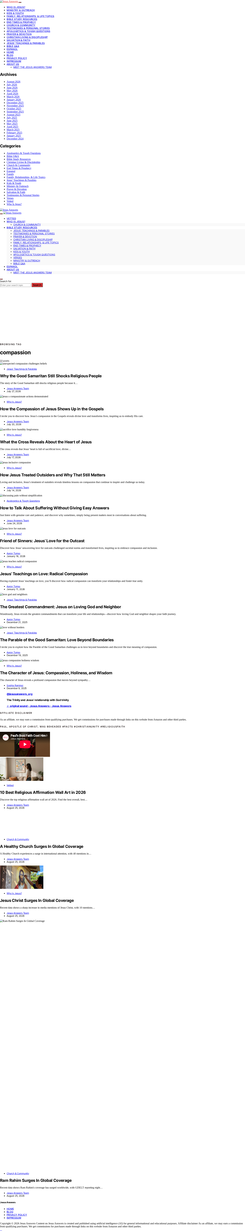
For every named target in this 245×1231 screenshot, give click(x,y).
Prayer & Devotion (19, 34)
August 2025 (13, 114)
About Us (13, 64)
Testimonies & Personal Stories (28, 28)
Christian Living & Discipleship (27, 37)
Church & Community (21, 25)
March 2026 (13, 96)
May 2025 (12, 123)
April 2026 (12, 93)
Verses (10, 198)
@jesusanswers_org (19, 694)
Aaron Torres (13, 553)
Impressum (14, 61)
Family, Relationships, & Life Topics (30, 16)
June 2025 (12, 120)
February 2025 (14, 132)
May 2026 (12, 90)
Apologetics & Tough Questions (28, 31)
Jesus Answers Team (18, 388)
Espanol (12, 49)
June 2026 (12, 87)
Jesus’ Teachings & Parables (26, 43)
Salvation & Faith (18, 40)
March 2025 (13, 129)
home (10, 52)
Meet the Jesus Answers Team (32, 67)
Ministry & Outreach (21, 10)
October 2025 (14, 108)
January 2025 (14, 135)
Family (10, 174)
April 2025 (12, 126)
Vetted (10, 201)
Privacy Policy (17, 58)
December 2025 (15, 102)
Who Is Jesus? (16, 7)
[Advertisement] (122, 317)
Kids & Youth (15, 13)
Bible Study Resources (22, 19)
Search (37, 285)
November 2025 (15, 105)
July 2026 (12, 84)
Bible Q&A (13, 46)
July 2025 (12, 117)
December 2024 (15, 138)
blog (10, 55)
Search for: (6, 281)
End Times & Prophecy (21, 22)
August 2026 (13, 81)
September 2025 (15, 111)
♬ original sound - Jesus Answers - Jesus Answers (39, 706)
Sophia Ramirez (15, 685)
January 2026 (14, 99)
